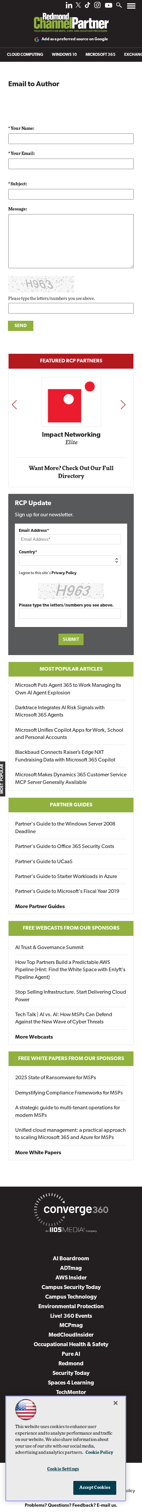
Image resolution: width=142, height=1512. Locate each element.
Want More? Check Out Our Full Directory (71, 472)
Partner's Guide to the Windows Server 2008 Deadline (65, 828)
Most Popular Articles (71, 669)
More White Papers (38, 1153)
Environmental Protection (71, 1306)
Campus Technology (71, 1297)
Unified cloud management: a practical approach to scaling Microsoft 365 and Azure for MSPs (70, 1134)
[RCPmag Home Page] (71, 18)
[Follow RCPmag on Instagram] (97, 7)
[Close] (115, 1403)
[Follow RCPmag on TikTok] (87, 7)
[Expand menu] (131, 7)
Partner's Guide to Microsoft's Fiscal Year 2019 (67, 891)
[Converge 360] (71, 1211)
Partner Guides (71, 805)
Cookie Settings (63, 1469)
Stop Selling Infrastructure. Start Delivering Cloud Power (70, 996)
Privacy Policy (64, 573)
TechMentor (71, 1392)
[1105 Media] (71, 1230)
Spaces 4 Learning (71, 1383)
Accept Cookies (95, 1488)
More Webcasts (34, 1037)
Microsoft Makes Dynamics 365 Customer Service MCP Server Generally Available (70, 778)
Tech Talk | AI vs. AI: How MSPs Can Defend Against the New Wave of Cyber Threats (63, 1018)
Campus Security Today (71, 1287)
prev (14, 404)
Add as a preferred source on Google (75, 39)
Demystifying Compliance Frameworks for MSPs (69, 1093)
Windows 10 (64, 55)
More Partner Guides (40, 906)
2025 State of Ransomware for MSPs (55, 1078)
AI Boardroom (71, 1259)
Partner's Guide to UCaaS (44, 862)
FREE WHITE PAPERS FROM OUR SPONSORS (71, 1058)
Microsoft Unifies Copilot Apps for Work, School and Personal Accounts (69, 734)
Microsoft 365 (101, 55)
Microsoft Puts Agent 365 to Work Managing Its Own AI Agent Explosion (68, 689)
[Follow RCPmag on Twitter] (78, 6)
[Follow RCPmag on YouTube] (108, 6)
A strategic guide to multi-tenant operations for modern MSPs (67, 1111)
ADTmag (71, 1268)
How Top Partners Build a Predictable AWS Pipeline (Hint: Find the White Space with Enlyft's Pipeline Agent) (70, 970)
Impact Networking (71, 435)
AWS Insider (71, 1278)
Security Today (71, 1373)
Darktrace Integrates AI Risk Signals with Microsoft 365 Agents (60, 711)
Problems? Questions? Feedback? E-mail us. (71, 1505)
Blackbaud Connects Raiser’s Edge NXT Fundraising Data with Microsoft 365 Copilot (65, 756)
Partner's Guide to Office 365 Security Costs (64, 846)
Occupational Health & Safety (71, 1344)
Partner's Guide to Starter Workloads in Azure (66, 876)
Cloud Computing (25, 55)
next (123, 404)
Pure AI (71, 1354)
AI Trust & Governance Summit (49, 947)
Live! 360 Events (71, 1316)
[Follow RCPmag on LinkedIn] (69, 7)
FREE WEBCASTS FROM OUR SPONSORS (71, 928)
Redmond (71, 1364)
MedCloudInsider (71, 1335)
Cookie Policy (99, 1453)
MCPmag (71, 1325)
